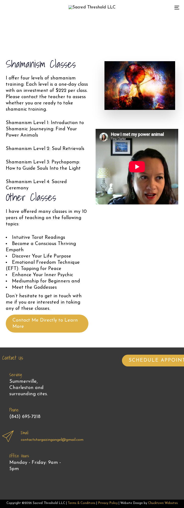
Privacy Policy (108, 503)
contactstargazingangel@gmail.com (52, 440)
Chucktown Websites (163, 503)
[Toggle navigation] (150, 7)
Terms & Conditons (81, 503)
